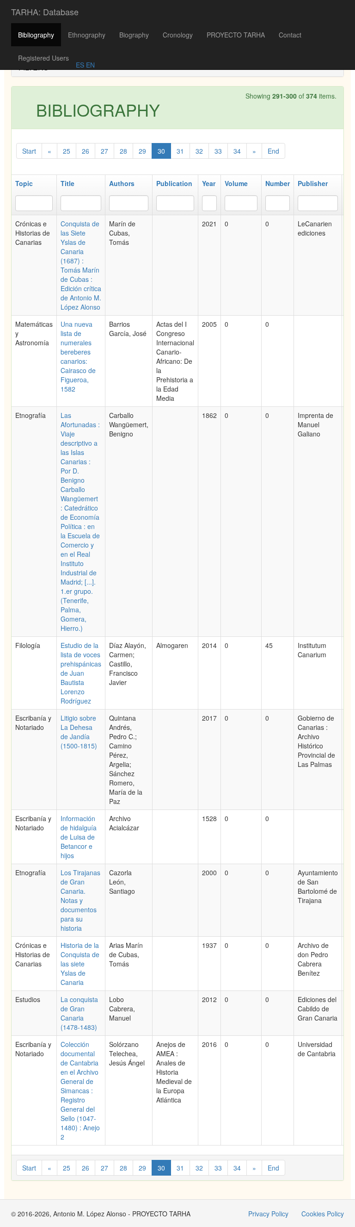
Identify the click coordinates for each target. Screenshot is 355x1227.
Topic (24, 183)
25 (66, 151)
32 (199, 151)
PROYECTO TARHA (236, 34)
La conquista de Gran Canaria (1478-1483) (79, 1013)
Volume (236, 183)
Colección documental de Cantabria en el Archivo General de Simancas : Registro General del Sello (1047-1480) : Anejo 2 (80, 1090)
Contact (290, 34)
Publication (174, 183)
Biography (134, 34)
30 (161, 151)
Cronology (178, 34)
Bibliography (36, 34)
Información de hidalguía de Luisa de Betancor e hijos (79, 837)
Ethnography (86, 34)
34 (237, 151)
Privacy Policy (268, 1213)
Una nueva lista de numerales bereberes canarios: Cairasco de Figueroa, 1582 (78, 356)
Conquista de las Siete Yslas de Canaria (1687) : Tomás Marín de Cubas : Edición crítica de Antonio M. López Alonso (81, 265)
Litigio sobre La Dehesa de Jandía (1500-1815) (79, 731)
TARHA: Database (45, 12)
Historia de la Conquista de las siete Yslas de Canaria (80, 963)
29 (142, 151)
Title (67, 183)
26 (85, 151)
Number (277, 183)
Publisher (313, 183)
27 (104, 151)
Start (29, 151)
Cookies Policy (322, 1213)
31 (180, 151)
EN (89, 64)
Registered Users (43, 57)
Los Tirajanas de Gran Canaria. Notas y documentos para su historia (80, 900)
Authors (122, 183)
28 (123, 151)
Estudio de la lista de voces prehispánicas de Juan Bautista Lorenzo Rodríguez (81, 673)
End (273, 151)
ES (80, 64)
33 (218, 151)
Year (208, 183)
